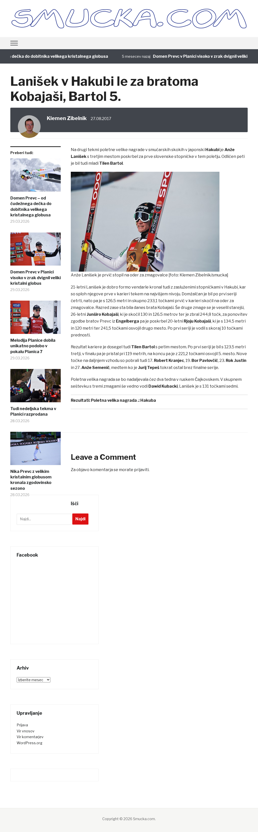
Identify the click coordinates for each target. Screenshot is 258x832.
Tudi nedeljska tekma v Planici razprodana (33, 411)
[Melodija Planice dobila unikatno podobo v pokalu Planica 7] (35, 319)
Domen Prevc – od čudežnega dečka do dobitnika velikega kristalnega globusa (30, 206)
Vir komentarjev (30, 737)
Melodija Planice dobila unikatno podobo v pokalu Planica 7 (32, 346)
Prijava (22, 725)
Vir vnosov (26, 731)
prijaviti (141, 469)
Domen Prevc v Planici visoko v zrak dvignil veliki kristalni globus (35, 278)
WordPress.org (29, 743)
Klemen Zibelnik (67, 118)
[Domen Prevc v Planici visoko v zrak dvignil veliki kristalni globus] (35, 251)
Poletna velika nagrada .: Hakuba (123, 400)
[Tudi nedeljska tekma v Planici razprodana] (35, 387)
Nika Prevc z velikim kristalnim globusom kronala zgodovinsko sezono (30, 480)
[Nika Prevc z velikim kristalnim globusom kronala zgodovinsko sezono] (35, 450)
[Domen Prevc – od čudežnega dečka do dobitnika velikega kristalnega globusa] (35, 176)
